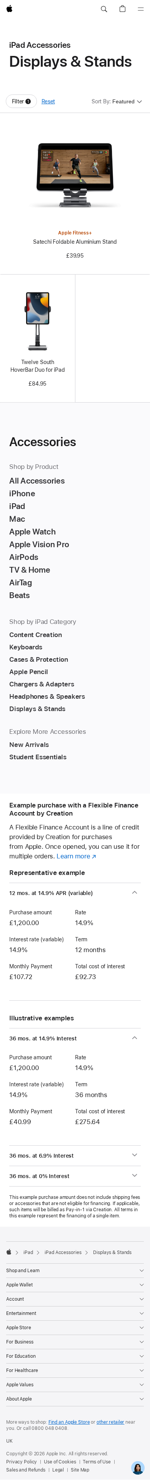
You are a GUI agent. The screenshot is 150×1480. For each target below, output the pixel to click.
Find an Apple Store (69, 1422)
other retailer (110, 1422)
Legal (58, 1470)
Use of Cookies (60, 1462)
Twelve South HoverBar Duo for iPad (37, 366)
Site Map (80, 1470)
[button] (104, 9)
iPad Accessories (63, 1252)
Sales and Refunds (25, 1470)
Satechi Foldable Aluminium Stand (75, 242)
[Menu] (141, 9)
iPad (28, 1252)
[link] (138, 1468)
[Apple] (9, 1251)
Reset (48, 101)
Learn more (76, 856)
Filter (24, 103)
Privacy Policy (21, 1462)
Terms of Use (97, 1462)
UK (9, 1441)
